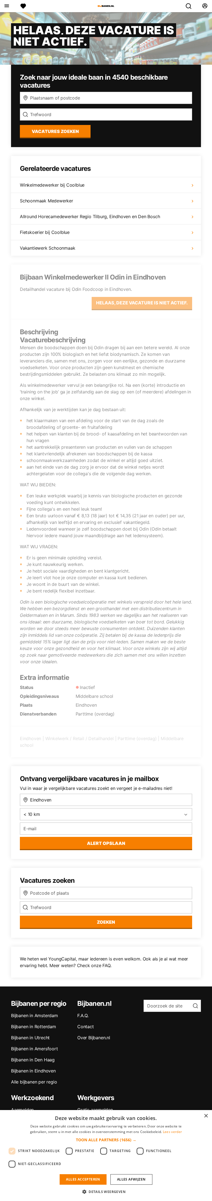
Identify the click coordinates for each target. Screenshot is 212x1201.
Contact (85, 1026)
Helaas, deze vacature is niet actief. (142, 303)
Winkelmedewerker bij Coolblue (52, 185)
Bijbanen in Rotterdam (33, 1026)
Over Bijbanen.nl (93, 1037)
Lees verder (172, 1131)
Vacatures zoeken (55, 131)
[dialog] (106, 1155)
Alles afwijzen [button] (131, 1179)
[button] (106, 1140)
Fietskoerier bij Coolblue (45, 232)
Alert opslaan (106, 843)
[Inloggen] (204, 6)
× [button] (206, 1116)
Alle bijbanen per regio (34, 1082)
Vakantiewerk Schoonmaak (47, 248)
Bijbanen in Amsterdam (34, 1015)
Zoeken (106, 922)
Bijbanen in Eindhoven (33, 1071)
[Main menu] (6, 6)
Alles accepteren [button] (83, 1179)
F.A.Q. (83, 1015)
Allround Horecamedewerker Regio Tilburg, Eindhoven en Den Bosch (90, 216)
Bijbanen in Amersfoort (34, 1048)
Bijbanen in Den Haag (33, 1059)
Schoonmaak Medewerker (46, 200)
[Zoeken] (191, 6)
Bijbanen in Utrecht (30, 1037)
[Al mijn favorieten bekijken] (23, 6)
